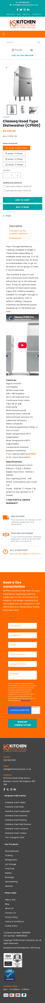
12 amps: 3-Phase (14, 153)
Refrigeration (11, 860)
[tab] (16, 226)
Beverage (9, 877)
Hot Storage (10, 864)
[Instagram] (25, 9)
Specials (9, 886)
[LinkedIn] (28, 9)
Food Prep (9, 868)
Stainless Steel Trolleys (15, 833)
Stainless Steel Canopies (16, 828)
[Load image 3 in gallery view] (33, 109)
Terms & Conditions (14, 921)
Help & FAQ (10, 14)
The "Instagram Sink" (15, 837)
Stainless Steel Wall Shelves (18, 824)
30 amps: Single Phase (17, 148)
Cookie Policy (11, 926)
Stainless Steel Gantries (16, 815)
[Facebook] (17, 9)
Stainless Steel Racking (16, 820)
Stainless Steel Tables (15, 802)
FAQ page (22, 553)
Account (18, 50)
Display (8, 873)
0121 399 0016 (23, 2)
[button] (3, 34)
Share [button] (8, 216)
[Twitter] (21, 9)
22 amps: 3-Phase (14, 164)
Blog (18, 14)
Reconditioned (12, 851)
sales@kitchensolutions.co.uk (25, 5)
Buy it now (22, 207)
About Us (26, 14)
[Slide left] (3, 110)
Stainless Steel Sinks (14, 807)
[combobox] (23, 42)
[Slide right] (41, 110)
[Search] (39, 42)
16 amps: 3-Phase (14, 159)
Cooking (9, 855)
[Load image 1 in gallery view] (12, 109)
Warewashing (11, 881)
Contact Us (36, 14)
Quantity (6, 170)
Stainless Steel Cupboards (17, 811)
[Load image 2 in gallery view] (22, 109)
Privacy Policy (11, 917)
